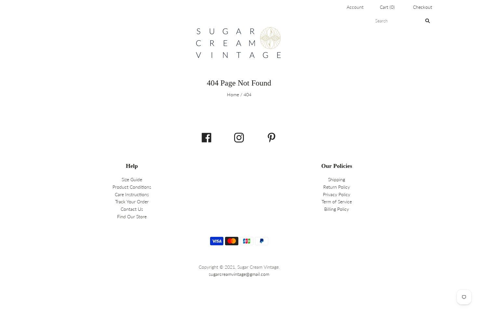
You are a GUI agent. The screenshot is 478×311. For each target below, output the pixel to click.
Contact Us (132, 209)
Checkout (422, 7)
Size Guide (132, 179)
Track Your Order (132, 201)
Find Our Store (132, 216)
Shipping (336, 179)
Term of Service (337, 201)
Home (233, 94)
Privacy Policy (336, 194)
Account (355, 7)
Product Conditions (132, 187)
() (387, 7)
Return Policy (336, 187)
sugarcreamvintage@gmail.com (239, 274)
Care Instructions (132, 194)
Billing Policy (336, 209)
